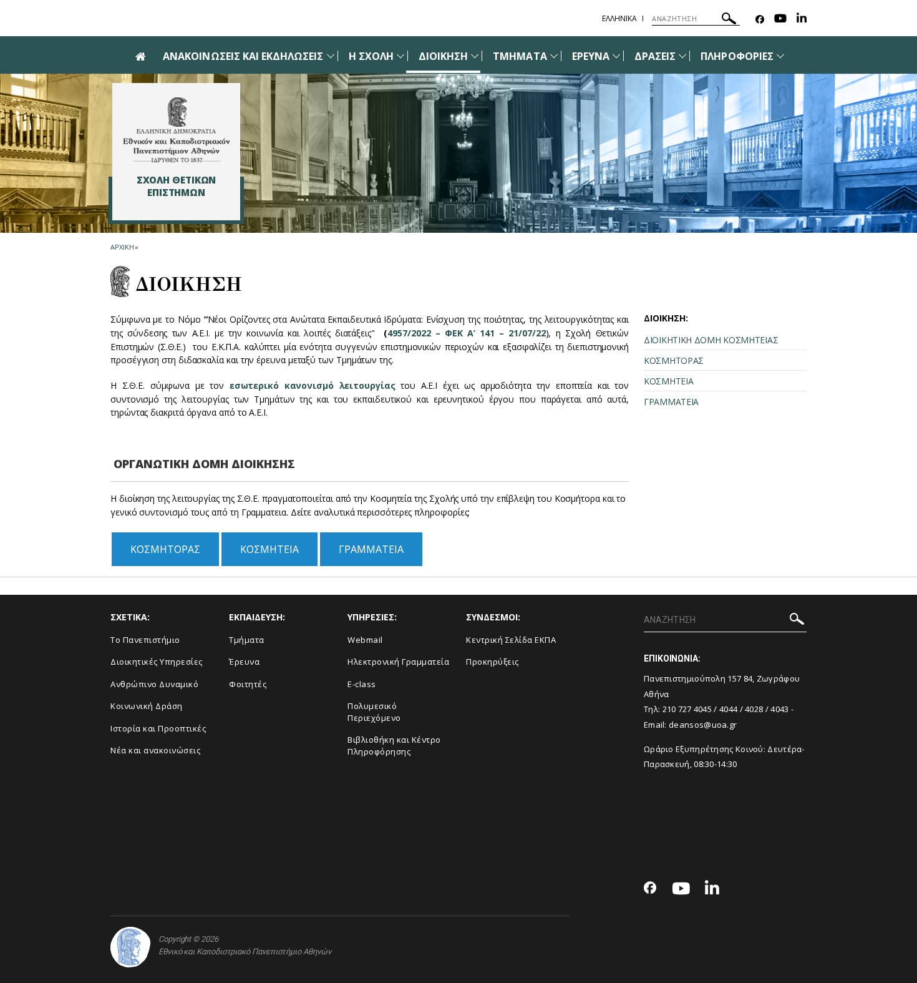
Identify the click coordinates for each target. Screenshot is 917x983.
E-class (361, 684)
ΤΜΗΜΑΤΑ (519, 56)
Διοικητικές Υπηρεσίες (156, 661)
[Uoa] (130, 947)
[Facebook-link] (759, 19)
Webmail (365, 639)
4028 (754, 709)
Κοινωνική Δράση (146, 706)
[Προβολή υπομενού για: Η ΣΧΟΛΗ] (400, 56)
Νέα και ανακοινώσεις (155, 750)
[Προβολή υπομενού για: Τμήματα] (554, 56)
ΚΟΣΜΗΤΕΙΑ (269, 549)
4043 (779, 709)
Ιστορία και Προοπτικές (158, 728)
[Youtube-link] (780, 19)
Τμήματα (246, 639)
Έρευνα (244, 661)
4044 (728, 709)
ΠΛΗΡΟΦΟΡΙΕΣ (737, 56)
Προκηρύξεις (492, 661)
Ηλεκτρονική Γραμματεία (398, 661)
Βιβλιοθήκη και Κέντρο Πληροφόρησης (394, 745)
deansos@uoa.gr (703, 724)
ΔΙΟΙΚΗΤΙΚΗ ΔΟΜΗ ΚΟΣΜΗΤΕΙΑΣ (711, 340)
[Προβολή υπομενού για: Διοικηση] (475, 56)
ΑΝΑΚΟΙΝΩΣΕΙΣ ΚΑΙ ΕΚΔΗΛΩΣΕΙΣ (243, 56)
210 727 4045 (687, 709)
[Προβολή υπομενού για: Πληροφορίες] (780, 56)
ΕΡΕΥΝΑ (590, 56)
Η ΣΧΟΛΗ (371, 56)
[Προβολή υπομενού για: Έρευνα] (616, 56)
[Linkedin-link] (802, 19)
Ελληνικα (619, 18)
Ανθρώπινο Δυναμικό (154, 684)
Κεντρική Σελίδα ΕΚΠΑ (511, 639)
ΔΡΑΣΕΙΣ (655, 56)
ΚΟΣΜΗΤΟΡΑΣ (165, 549)
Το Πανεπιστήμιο (145, 639)
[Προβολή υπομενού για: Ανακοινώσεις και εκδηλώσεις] (330, 56)
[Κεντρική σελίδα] (176, 129)
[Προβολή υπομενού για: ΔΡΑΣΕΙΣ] (682, 56)
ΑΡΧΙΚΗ (121, 247)
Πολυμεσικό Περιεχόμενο (374, 711)
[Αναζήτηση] (729, 20)
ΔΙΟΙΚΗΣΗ (443, 56)
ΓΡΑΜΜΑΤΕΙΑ (371, 549)
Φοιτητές (247, 684)
